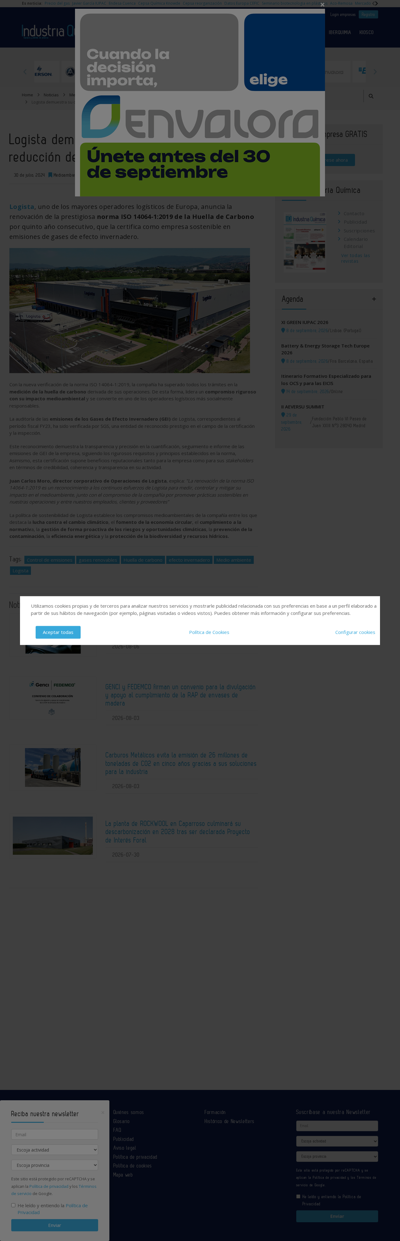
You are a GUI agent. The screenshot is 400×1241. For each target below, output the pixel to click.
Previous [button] (25, 71)
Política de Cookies (209, 632)
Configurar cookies (355, 632)
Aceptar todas (58, 632)
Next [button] (375, 71)
